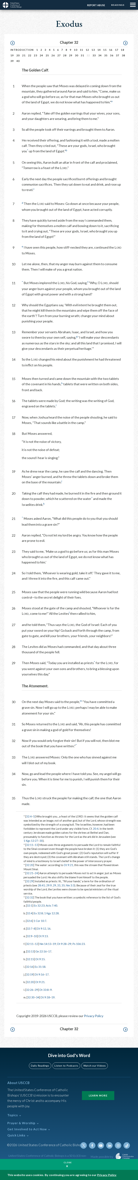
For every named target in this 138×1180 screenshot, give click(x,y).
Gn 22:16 (41, 951)
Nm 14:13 (45, 943)
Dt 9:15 (40, 959)
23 (35, 55)
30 (76, 55)
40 (18, 60)
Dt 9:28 (61, 943)
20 (18, 55)
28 (64, 55)
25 (47, 55)
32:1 (29, 905)
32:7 (29, 928)
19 (12, 55)
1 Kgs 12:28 (51, 913)
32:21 (29, 873)
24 (41, 55)
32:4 (29, 816)
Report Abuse (96, 5)
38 (123, 55)
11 (81, 49)
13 (93, 49)
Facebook (92, 1145)
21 (24, 55)
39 (12, 60)
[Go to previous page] (14, 43)
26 (53, 55)
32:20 (29, 865)
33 (94, 55)
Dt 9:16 (39, 974)
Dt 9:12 (41, 928)
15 (105, 49)
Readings (117, 5)
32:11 (29, 844)
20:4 (95, 828)
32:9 (29, 936)
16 (110, 49)
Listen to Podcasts (66, 1065)
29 (70, 55)
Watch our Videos (94, 1065)
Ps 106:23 (78, 943)
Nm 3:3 (70, 885)
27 (59, 55)
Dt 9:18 (45, 997)
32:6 (29, 920)
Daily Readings (40, 1065)
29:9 (49, 885)
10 (75, 49)
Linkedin (109, 1145)
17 (116, 49)
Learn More (98, 1095)
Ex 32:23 (39, 905)
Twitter (83, 1145)
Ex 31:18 (40, 966)
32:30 (30, 997)
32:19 (29, 974)
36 (111, 55)
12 (87, 49)
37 (117, 55)
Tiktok (126, 1145)
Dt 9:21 (68, 865)
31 (82, 55)
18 (122, 49)
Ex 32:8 (38, 913)
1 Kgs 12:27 (31, 840)
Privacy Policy (93, 1016)
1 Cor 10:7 (40, 920)
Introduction (22, 49)
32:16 (29, 966)
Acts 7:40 (51, 905)
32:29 (29, 881)
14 (99, 49)
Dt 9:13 (43, 936)
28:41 (41, 885)
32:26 (29, 989)
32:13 (30, 951)
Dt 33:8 (44, 989)
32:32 (29, 897)
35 (106, 55)
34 (100, 55)
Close (68, 1162)
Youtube (101, 1145)
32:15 (30, 959)
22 (29, 55)
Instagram (118, 1145)
